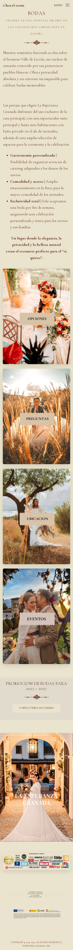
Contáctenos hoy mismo (36, 708)
